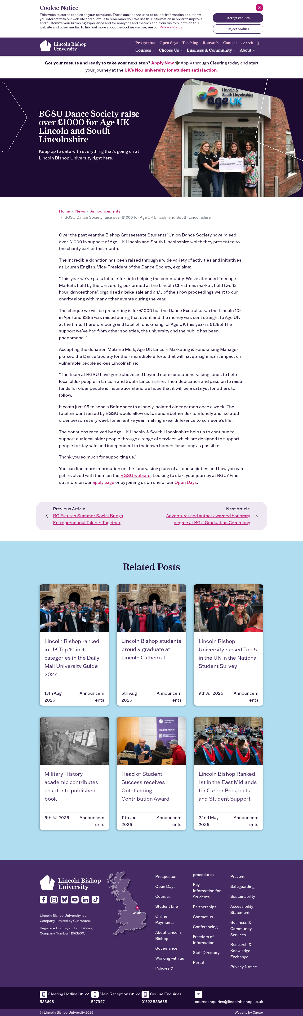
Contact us (203, 916)
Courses (143, 50)
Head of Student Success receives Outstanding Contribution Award (145, 786)
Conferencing (205, 926)
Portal (198, 962)
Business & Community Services (241, 928)
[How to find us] (127, 903)
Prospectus (145, 43)
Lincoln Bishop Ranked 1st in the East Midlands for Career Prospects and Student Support (228, 786)
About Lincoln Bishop (168, 935)
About (246, 50)
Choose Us (169, 50)
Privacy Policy (171, 27)
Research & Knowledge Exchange (240, 950)
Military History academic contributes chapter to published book (71, 786)
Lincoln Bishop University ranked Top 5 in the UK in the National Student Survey (228, 654)
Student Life (166, 906)
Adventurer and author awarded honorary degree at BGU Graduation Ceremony (208, 519)
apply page (103, 482)
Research (211, 43)
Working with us (169, 958)
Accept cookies (238, 18)
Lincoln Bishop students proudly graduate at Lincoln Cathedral (151, 649)
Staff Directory (206, 952)
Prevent (237, 876)
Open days (169, 43)
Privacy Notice (243, 966)
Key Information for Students (207, 890)
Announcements (105, 211)
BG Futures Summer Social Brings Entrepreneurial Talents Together (88, 519)
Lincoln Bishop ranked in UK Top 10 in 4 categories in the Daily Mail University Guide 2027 (72, 658)
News (80, 211)
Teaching (190, 43)
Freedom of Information (203, 939)
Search (247, 43)
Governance (166, 948)
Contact (230, 43)
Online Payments (164, 919)
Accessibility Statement (241, 909)
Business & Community (210, 50)
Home (64, 211)
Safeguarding (242, 886)
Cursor (258, 1012)
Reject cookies (238, 29)
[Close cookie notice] (259, 7)
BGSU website (135, 475)
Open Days (185, 482)
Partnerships (204, 906)
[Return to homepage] (63, 45)
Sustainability (242, 896)
